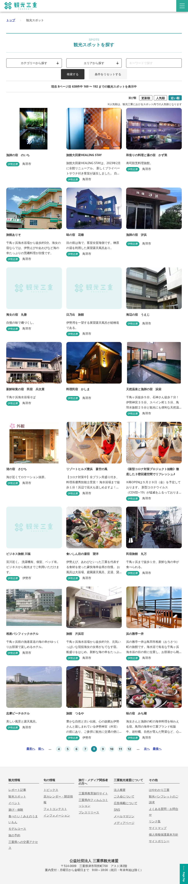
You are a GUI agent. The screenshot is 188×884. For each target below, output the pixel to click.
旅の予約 (14, 835)
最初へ (30, 749)
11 (120, 749)
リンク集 (155, 821)
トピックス (51, 789)
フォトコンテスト (55, 809)
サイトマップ (158, 828)
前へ (41, 749)
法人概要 (120, 789)
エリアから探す (94, 63)
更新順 (145, 98)
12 (129, 749)
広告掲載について (125, 803)
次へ (147, 749)
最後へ (157, 749)
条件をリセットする (108, 74)
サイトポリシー (159, 841)
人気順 (160, 98)
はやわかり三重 (159, 789)
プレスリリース (89, 812)
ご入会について (124, 796)
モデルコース (17, 828)
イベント (14, 803)
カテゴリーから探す (34, 63)
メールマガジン (124, 816)
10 (111, 749)
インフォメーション (57, 815)
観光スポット (17, 796)
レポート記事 (17, 789)
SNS (117, 809)
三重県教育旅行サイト (93, 793)
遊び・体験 (15, 809)
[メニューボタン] (182, 6)
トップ (10, 20)
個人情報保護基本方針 (163, 834)
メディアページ (124, 822)
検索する (73, 74)
